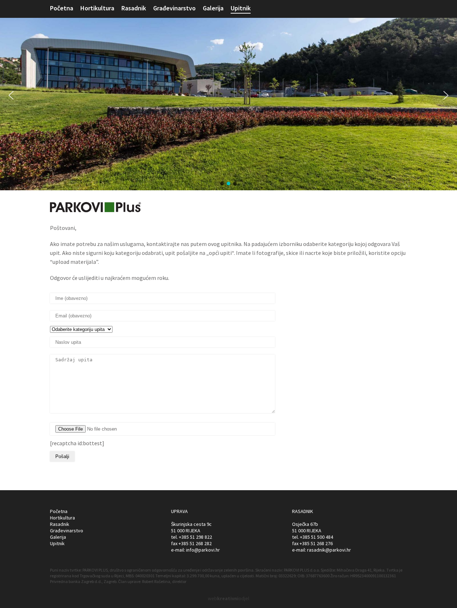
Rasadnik (133, 8)
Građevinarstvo (174, 8)
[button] (11, 95)
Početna (61, 8)
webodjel (228, 598)
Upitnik (241, 8)
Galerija (213, 8)
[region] (228, 95)
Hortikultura (97, 8)
